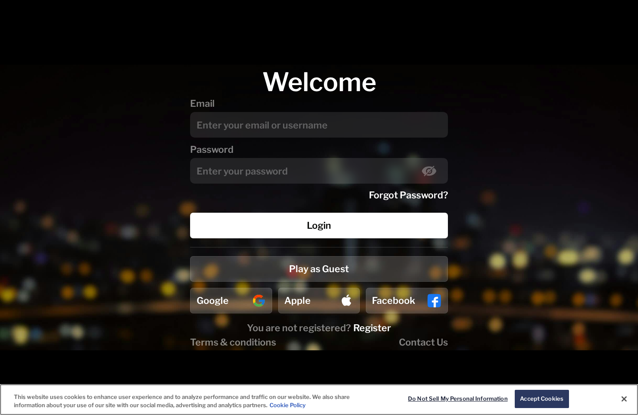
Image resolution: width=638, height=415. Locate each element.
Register (372, 327)
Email (202, 103)
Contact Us (423, 342)
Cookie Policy (288, 405)
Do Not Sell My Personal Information (458, 398)
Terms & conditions (233, 342)
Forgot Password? (408, 195)
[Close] (624, 398)
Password (211, 149)
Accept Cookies (541, 398)
